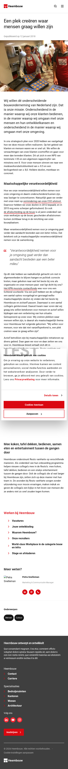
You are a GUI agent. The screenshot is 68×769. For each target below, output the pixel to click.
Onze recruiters (21, 538)
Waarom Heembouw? (24, 532)
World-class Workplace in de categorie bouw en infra (37, 546)
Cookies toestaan (34, 404)
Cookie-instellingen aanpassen (19, 752)
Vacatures (18, 520)
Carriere (12, 678)
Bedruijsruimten (17, 691)
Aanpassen (32, 413)
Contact (12, 673)
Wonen (12, 700)
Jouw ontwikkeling (22, 526)
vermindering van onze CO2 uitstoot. (42, 201)
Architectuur (15, 705)
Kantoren (13, 696)
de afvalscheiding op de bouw (19, 212)
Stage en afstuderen (23, 553)
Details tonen (51, 395)
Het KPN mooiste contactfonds (20, 288)
